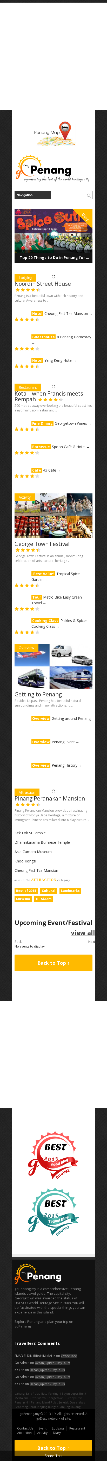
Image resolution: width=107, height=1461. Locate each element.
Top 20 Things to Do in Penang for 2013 (57, 257)
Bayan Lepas (70, 1393)
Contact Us (25, 1428)
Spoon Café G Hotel (68, 446)
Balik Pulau (33, 1393)
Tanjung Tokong (70, 1407)
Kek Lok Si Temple (30, 832)
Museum (23, 899)
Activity (25, 497)
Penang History (64, 765)
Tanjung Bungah (47, 1407)
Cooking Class (45, 620)
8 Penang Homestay (74, 336)
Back (18, 941)
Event (42, 1428)
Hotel (37, 313)
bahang (20, 1393)
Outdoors (44, 899)
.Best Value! (43, 573)
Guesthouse (43, 336)
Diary (57, 1433)
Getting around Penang (71, 718)
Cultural (48, 890)
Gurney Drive (73, 1398)
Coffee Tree (69, 1356)
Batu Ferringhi (51, 1393)
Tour (36, 597)
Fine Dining (42, 423)
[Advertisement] (53, 56)
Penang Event (63, 741)
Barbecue (41, 446)
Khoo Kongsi (25, 861)
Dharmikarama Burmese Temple (42, 842)
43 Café (49, 470)
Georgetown (55, 1398)
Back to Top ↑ (53, 963)
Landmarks (70, 890)
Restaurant (28, 387)
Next (91, 941)
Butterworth (37, 1398)
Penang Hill (22, 1402)
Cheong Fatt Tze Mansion (66, 313)
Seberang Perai (25, 1407)
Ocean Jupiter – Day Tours (52, 1363)
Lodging (25, 277)
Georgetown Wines (71, 423)
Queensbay (77, 1402)
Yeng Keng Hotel (58, 360)
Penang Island (40, 1402)
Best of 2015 (26, 890)
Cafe (36, 470)
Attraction (27, 792)
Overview (26, 647)
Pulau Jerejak (60, 1402)
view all (83, 932)
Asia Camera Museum (33, 851)
